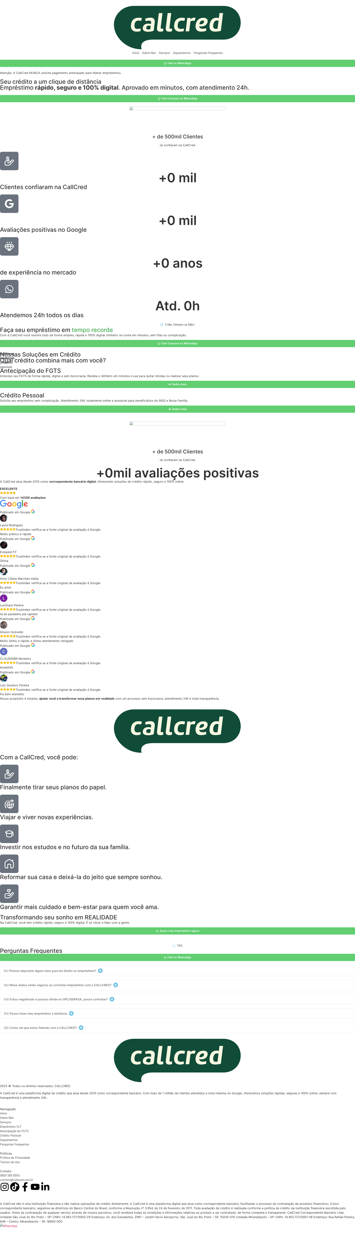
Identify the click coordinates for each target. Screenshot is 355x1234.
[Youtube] (35, 1186)
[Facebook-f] (25, 1186)
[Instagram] (4, 1186)
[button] (177, 971)
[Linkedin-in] (45, 1186)
